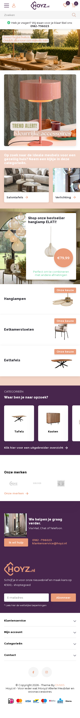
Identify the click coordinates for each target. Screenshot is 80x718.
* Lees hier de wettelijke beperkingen (25, 605)
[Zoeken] (74, 15)
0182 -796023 (42, 540)
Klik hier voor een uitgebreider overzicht (34, 447)
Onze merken (14, 493)
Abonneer (63, 597)
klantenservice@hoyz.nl (48, 543)
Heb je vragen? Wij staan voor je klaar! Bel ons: (41, 24)
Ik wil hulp (16, 542)
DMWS (60, 685)
